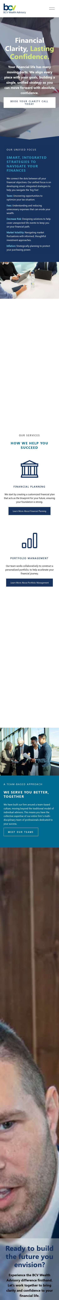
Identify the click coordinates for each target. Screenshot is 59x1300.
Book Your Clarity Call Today (30, 102)
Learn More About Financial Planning (29, 511)
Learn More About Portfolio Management (30, 582)
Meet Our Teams (21, 832)
